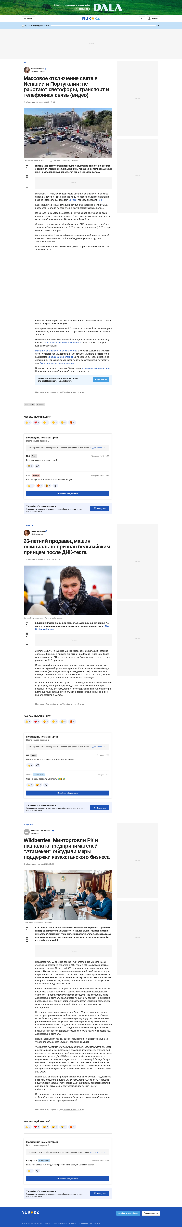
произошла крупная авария (95, 368)
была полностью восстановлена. (56, 363)
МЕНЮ (30, 19)
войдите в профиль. (98, 448)
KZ (142, 19)
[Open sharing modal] (27, 186)
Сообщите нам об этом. (74, 392)
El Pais (72, 200)
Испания (40, 404)
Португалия (29, 404)
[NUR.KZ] (91, 19)
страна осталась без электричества (62, 342)
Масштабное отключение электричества (56, 350)
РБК (100, 200)
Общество (28, 825)
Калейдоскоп (29, 525)
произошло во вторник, (61, 357)
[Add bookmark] (27, 195)
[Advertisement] (91, 43)
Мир (25, 63)
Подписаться (101, 380)
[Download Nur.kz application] (91, 7)
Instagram (101, 509)
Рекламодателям (151, 1213)
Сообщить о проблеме (128, 1213)
